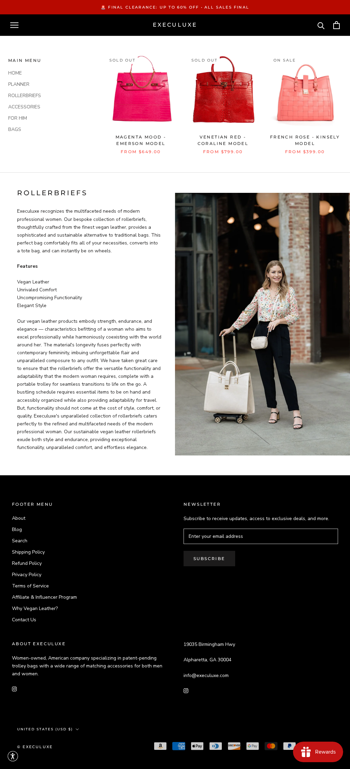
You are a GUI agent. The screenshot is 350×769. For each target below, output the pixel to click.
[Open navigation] (14, 25)
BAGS (14, 129)
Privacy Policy (26, 574)
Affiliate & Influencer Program (44, 597)
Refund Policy (27, 563)
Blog (17, 529)
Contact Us (24, 619)
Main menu (24, 60)
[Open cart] (336, 25)
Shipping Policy (28, 552)
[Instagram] (14, 688)
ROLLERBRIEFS (24, 95)
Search (19, 541)
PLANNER (18, 84)
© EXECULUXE (35, 746)
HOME (15, 73)
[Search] (321, 25)
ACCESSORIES (24, 107)
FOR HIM (17, 118)
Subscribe (209, 558)
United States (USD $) (45, 729)
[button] (13, 756)
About (18, 518)
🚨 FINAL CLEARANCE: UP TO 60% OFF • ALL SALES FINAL (175, 7)
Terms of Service (30, 586)
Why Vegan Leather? (35, 608)
